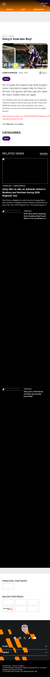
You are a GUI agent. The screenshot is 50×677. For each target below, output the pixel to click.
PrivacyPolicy (6, 666)
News (12, 36)
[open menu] (4, 4)
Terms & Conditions (18, 666)
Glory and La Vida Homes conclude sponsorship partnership (33, 394)
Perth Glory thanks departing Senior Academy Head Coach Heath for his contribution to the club (35, 216)
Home (4, 36)
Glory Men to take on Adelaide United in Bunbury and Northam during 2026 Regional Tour (23, 192)
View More (44, 153)
